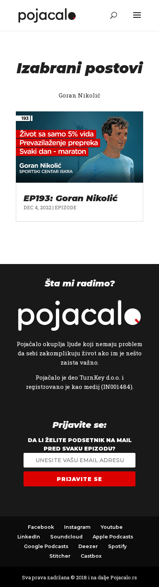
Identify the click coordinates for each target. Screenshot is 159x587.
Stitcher (60, 556)
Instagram (77, 527)
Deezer (88, 546)
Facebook (41, 527)
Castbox (91, 556)
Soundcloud (66, 537)
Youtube (112, 527)
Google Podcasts (46, 546)
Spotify (117, 546)
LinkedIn (28, 537)
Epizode (65, 207)
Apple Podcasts (113, 537)
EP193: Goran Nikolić (71, 198)
